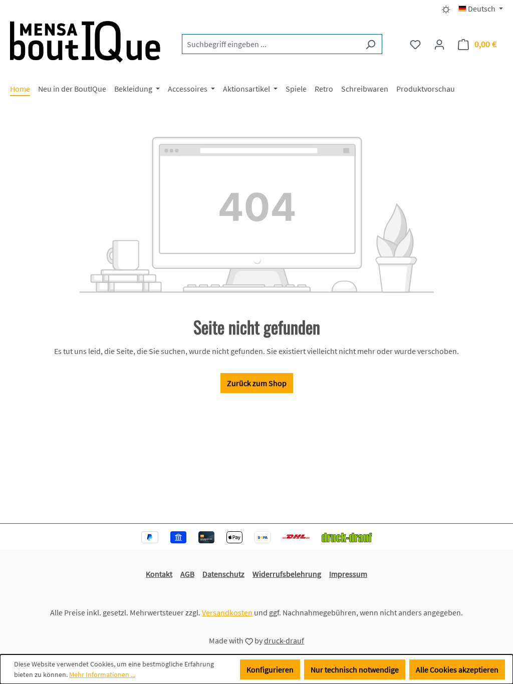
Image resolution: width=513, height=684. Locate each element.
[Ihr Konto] (439, 44)
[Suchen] (370, 44)
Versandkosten (227, 612)
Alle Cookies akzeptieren (457, 669)
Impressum (348, 574)
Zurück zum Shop (257, 383)
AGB (187, 574)
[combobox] (270, 44)
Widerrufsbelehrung (286, 574)
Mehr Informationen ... (102, 674)
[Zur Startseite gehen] (85, 42)
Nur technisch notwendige (355, 669)
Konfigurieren (270, 669)
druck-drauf (284, 640)
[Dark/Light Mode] (446, 8)
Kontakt (159, 574)
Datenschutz (223, 574)
